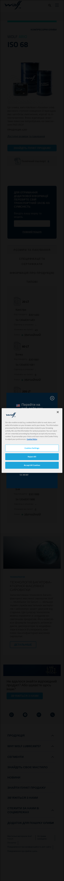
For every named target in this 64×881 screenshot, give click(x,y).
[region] (32, 440)
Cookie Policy (32, 439)
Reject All (32, 456)
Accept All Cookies (32, 465)
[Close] (57, 412)
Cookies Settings (32, 448)
